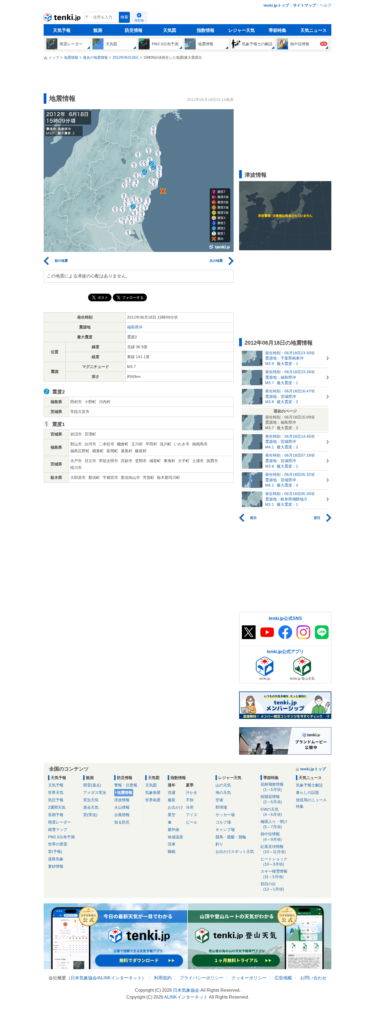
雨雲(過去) (92, 785)
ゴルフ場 (223, 822)
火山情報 (122, 807)
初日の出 (272, 886)
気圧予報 (55, 800)
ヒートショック (274, 861)
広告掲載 (283, 978)
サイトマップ (304, 5)
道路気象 (55, 859)
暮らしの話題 (307, 792)
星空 (171, 815)
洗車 (171, 844)
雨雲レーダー (59, 822)
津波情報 (122, 800)
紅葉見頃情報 (273, 849)
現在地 (139, 20)
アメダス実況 (94, 792)
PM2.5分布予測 (61, 837)
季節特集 (277, 30)
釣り (219, 844)
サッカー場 (225, 815)
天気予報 (62, 30)
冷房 (190, 807)
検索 (124, 17)
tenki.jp (63, 19)
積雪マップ (57, 829)
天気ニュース (313, 30)
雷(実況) (90, 815)
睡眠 (171, 851)
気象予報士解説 (309, 785)
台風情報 (122, 815)
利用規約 (163, 978)
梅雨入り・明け (274, 824)
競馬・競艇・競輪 (231, 837)
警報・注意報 (125, 785)
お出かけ (175, 807)
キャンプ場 (225, 829)
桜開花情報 (271, 799)
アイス (191, 815)
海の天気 (223, 792)
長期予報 (55, 815)
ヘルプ (325, 5)
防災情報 (133, 30)
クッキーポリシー (249, 978)
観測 (97, 30)
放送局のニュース (311, 800)
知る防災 (122, 822)
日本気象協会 (84, 978)
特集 (300, 806)
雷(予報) (55, 851)
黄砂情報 (55, 866)
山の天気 (223, 785)
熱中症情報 (271, 836)
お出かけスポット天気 (235, 851)
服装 (171, 800)
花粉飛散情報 (272, 787)
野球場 (221, 807)
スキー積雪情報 (274, 874)
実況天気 (91, 800)
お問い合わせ (313, 978)
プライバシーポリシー (201, 978)
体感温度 (175, 837)
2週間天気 (57, 807)
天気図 (169, 30)
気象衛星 (153, 792)
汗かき (191, 792)
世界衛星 (153, 800)
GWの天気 (271, 812)
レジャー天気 (241, 30)
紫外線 (173, 829)
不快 (190, 800)
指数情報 (205, 30)
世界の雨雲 (57, 844)
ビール (191, 822)
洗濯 (171, 792)
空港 (219, 800)
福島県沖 (134, 327)
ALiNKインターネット (120, 978)
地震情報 (124, 792)
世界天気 (55, 792)
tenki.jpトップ (276, 5)
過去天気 (91, 807)
